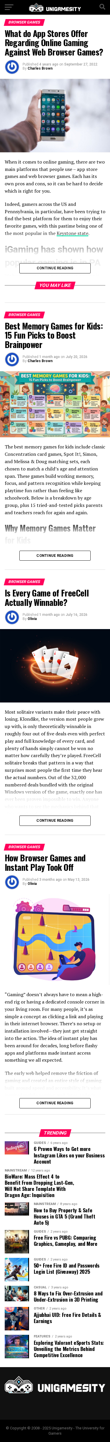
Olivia (32, 619)
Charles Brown (40, 68)
